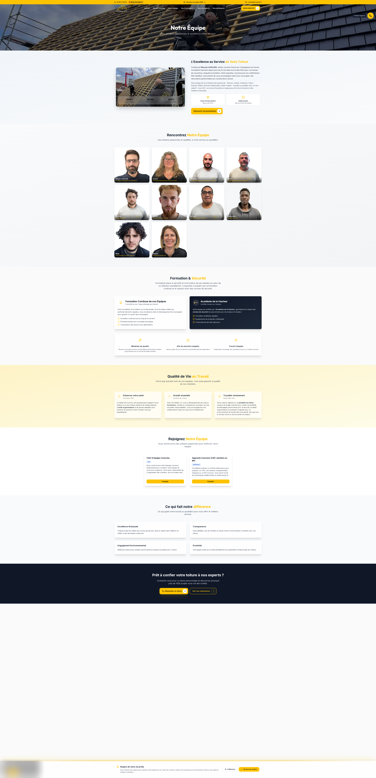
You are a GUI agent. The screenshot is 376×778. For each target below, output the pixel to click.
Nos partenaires (219, 8)
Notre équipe (173, 8)
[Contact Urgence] (370, 16)
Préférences (231, 769)
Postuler (165, 481)
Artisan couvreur (159, 8)
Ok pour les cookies (250, 769)
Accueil (147, 8)
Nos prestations (187, 8)
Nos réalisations (204, 8)
